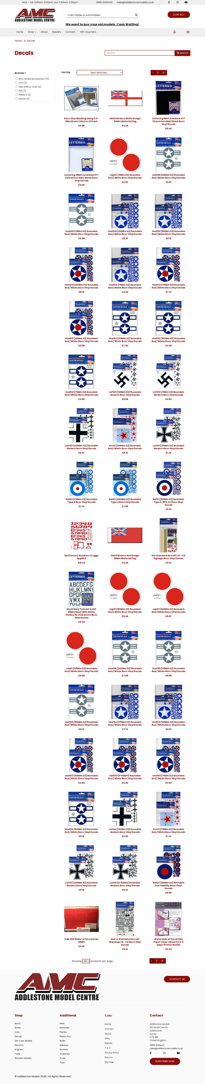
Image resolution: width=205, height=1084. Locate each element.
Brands (19, 73)
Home (19, 32)
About (44, 32)
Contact (70, 32)
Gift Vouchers (88, 32)
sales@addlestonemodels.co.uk (135, 2)
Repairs (56, 32)
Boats (18, 1023)
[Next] (163, 72)
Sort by (65, 72)
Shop (31, 32)
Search (183, 53)
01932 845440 (104, 2)
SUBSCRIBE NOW (165, 1061)
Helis (62, 1023)
